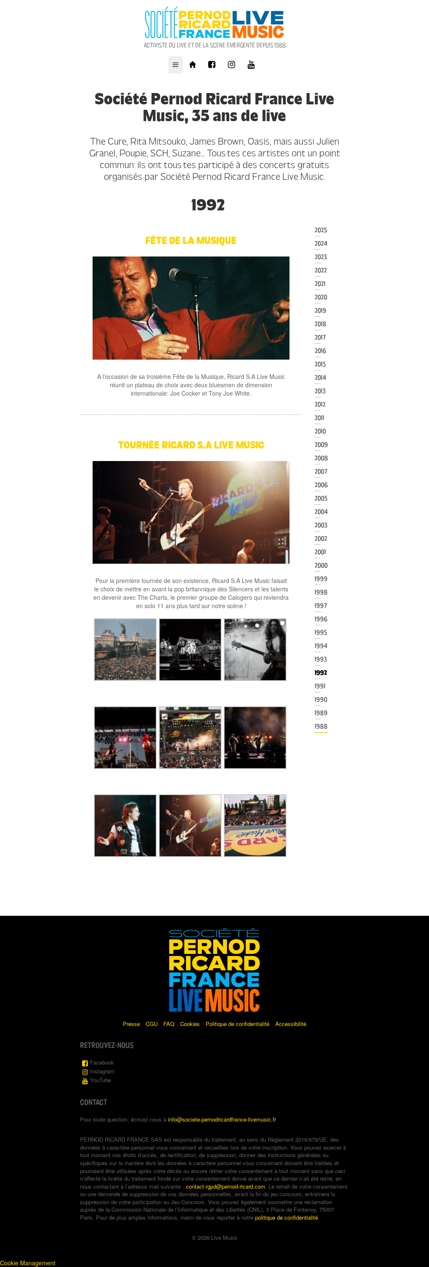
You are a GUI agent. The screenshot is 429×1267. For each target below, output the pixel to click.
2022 (321, 270)
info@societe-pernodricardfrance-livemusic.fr (222, 1119)
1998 (321, 592)
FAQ (168, 1024)
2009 (321, 444)
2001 (320, 552)
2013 (320, 391)
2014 (320, 377)
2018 (320, 324)
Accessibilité (290, 1024)
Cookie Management (27, 1263)
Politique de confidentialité (237, 1024)
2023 (321, 257)
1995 (321, 632)
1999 (321, 578)
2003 (321, 525)
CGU (152, 1024)
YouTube (100, 1080)
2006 (321, 485)
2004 (321, 511)
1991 (320, 686)
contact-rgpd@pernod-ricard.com (225, 1186)
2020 (321, 297)
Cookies (190, 1024)
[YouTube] (251, 64)
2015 (320, 364)
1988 (321, 726)
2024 (321, 243)
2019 (320, 310)
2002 (321, 538)
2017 (320, 337)
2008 (321, 458)
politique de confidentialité (286, 1217)
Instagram (102, 1071)
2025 (321, 230)
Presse (131, 1024)
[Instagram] (231, 64)
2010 (320, 431)
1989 (321, 713)
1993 (321, 659)
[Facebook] (212, 64)
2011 (319, 418)
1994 (321, 646)
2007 (321, 471)
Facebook (102, 1062)
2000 (321, 565)
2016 (320, 350)
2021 (320, 283)
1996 (321, 619)
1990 (321, 699)
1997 (321, 605)
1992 (321, 672)
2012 (320, 404)
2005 (321, 498)
